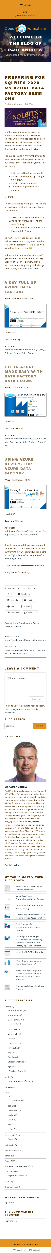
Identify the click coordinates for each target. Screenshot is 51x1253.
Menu (27, 5)
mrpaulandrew (16, 787)
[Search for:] (25, 726)
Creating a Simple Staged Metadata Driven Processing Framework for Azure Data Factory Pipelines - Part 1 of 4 (29, 941)
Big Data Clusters (16, 1175)
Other (7, 1156)
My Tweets (9, 1202)
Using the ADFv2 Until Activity (29, 952)
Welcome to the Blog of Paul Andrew (25, 43)
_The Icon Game (15, 1071)
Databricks (13, 1034)
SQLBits (8, 135)
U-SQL (11, 1129)
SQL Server (10, 1171)
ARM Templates (15, 1010)
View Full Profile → (13, 865)
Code (7, 1092)
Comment (36, 699)
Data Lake (12, 1029)
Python (11, 1115)
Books (7, 1077)
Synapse (12, 1066)
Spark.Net (16, 1100)
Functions (12, 1043)
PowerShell (13, 1110)
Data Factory (14, 1020)
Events (11, 1139)
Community (10, 1135)
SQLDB (11, 1052)
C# (9, 1096)
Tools (7, 1182)
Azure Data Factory (22, 623)
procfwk (15, 1024)
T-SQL (10, 1124)
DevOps (11, 1038)
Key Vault (12, 1048)
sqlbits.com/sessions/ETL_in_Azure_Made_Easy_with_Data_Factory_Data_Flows (25, 442)
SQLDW (11, 1057)
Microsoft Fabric (12, 1150)
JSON (10, 1106)
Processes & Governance (17, 1166)
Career (8, 1087)
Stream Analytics (16, 1062)
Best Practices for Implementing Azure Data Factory (28, 927)
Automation (13, 1015)
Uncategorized (11, 1187)
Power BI (9, 1161)
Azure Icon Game (29, 268)
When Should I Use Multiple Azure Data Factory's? (28, 962)
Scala (10, 1120)
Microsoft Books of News (19, 1081)
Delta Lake (10, 1145)
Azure (7, 1007)
